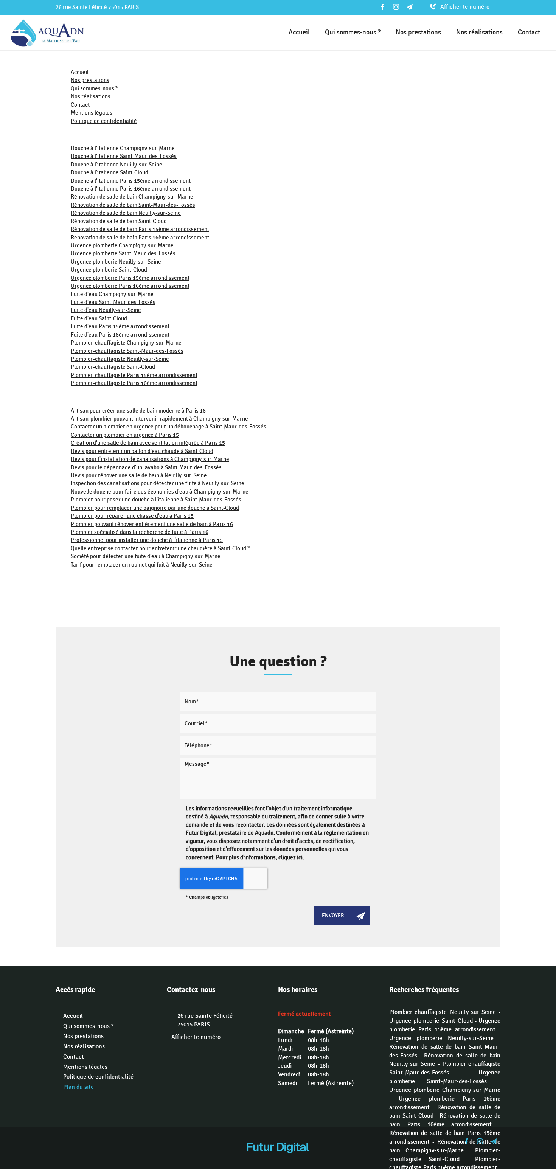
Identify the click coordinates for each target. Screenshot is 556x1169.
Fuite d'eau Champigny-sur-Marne (112, 294)
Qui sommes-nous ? (353, 32)
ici (300, 857)
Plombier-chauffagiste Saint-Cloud (113, 366)
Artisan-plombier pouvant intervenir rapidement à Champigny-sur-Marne (159, 418)
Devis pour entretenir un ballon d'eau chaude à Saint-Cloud (142, 451)
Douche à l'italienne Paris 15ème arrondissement (131, 180)
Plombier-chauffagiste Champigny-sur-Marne (126, 342)
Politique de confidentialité (104, 121)
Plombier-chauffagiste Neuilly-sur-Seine (120, 359)
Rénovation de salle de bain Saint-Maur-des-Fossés (133, 205)
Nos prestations (418, 32)
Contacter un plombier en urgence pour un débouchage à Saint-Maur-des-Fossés (168, 426)
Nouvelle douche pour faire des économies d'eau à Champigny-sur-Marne (159, 491)
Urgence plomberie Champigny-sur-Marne (122, 245)
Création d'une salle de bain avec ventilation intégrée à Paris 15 (148, 442)
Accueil (299, 32)
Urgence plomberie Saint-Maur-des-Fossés (123, 253)
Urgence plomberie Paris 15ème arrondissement (130, 278)
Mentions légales (91, 112)
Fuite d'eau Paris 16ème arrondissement (120, 334)
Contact (529, 32)
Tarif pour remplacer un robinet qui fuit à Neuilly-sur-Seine (142, 564)
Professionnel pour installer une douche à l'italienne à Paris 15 (147, 540)
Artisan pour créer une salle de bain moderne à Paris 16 (138, 410)
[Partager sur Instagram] (396, 7)
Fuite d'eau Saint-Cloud (99, 318)
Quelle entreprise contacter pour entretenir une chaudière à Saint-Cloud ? (160, 548)
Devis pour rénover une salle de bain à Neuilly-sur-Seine (139, 475)
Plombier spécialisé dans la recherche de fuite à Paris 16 (139, 532)
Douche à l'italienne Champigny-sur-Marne (123, 148)
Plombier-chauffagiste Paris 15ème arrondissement (134, 375)
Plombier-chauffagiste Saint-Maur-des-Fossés (127, 351)
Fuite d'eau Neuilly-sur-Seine (106, 310)
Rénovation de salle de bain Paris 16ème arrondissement (140, 237)
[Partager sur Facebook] (382, 7)
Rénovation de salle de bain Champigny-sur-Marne (132, 196)
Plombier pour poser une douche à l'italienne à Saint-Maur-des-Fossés (156, 499)
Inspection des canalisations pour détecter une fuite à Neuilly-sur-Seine (157, 483)
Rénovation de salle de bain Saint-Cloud (119, 221)
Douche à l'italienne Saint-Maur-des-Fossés (124, 156)
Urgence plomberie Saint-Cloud (109, 269)
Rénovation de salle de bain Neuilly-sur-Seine (126, 213)
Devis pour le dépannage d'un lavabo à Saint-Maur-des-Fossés (146, 467)
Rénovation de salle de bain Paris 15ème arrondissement (140, 229)
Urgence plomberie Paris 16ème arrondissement (130, 286)
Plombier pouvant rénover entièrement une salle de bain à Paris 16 (152, 524)
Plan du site (78, 1087)
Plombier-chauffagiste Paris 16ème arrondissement (134, 383)
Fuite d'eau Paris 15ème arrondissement (120, 326)
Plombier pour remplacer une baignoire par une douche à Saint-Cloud (155, 508)
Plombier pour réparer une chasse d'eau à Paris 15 (132, 515)
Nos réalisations (479, 32)
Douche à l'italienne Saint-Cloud (109, 172)
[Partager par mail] (409, 7)
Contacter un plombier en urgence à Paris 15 (125, 435)
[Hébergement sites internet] (278, 1161)
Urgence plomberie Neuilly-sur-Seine (116, 261)
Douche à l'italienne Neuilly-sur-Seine (116, 164)
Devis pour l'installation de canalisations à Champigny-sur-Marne (150, 459)
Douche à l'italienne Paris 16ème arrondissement (131, 188)
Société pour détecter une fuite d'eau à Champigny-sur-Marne (146, 556)
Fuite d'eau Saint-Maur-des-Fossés (113, 302)
